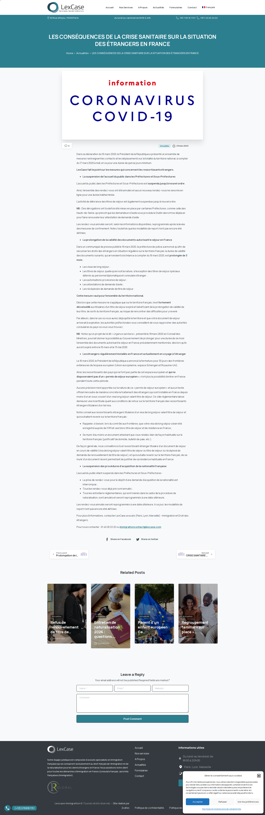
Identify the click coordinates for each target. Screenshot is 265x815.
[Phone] (7, 808)
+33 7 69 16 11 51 (187, 17)
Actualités (82, 53)
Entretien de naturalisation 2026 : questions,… (107, 629)
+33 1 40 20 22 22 (209, 17)
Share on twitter (149, 539)
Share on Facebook (120, 539)
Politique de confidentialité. (150, 807)
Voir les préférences (248, 801)
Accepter (198, 801)
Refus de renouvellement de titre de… (64, 627)
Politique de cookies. (180, 807)
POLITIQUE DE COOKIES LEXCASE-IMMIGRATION (221, 809)
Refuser (223, 801)
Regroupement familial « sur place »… (195, 627)
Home (69, 53)
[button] (258, 775)
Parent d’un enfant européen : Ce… (154, 627)
